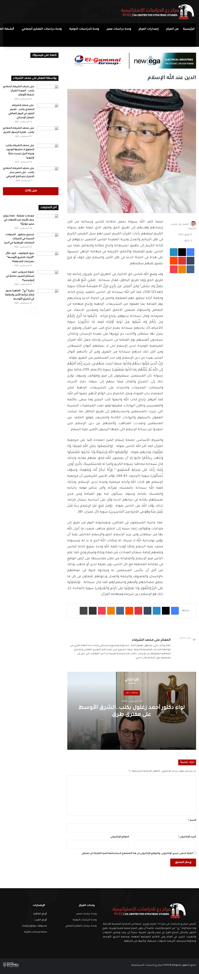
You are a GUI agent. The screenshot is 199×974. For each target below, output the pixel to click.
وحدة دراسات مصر (119, 29)
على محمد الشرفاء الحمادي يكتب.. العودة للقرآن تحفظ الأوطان (18, 90)
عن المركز (172, 29)
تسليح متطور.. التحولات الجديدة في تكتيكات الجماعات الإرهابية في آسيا (19, 238)
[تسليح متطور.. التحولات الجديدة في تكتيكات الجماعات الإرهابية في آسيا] (47, 240)
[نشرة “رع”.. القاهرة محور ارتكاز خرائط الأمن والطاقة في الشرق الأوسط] (47, 296)
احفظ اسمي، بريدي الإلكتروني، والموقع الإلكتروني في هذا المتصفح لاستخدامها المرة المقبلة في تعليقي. (137, 853)
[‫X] (151, 949)
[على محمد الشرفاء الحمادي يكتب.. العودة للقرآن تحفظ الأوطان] (47, 92)
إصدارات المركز (149, 29)
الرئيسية (189, 29)
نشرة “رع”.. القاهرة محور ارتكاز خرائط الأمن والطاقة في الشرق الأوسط (19, 295)
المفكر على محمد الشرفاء (151, 640)
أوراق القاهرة (40, 914)
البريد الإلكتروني (187, 837)
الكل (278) (31, 191)
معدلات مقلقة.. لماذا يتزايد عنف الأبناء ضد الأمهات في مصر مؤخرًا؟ (18, 220)
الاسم (192, 820)
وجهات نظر (132, 692)
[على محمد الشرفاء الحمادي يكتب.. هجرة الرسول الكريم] (47, 133)
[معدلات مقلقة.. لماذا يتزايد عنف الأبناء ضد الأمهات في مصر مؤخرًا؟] (47, 221)
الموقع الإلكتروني (120, 837)
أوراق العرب (40, 920)
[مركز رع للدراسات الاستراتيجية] (157, 11)
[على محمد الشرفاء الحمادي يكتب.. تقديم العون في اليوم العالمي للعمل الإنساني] (47, 111)
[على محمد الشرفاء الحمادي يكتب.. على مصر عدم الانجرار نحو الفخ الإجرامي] (47, 174)
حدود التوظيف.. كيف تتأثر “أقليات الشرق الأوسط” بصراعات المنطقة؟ (20, 257)
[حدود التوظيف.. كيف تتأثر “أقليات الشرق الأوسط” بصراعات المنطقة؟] (47, 259)
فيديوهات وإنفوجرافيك (34, 926)
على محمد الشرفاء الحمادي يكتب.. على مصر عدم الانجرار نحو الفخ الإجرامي (18, 172)
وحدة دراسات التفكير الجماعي (42, 29)
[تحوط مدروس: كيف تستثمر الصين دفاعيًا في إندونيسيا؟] (47, 277)
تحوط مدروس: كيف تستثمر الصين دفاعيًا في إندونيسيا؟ (20, 276)
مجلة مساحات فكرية (35, 932)
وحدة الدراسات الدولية (84, 29)
